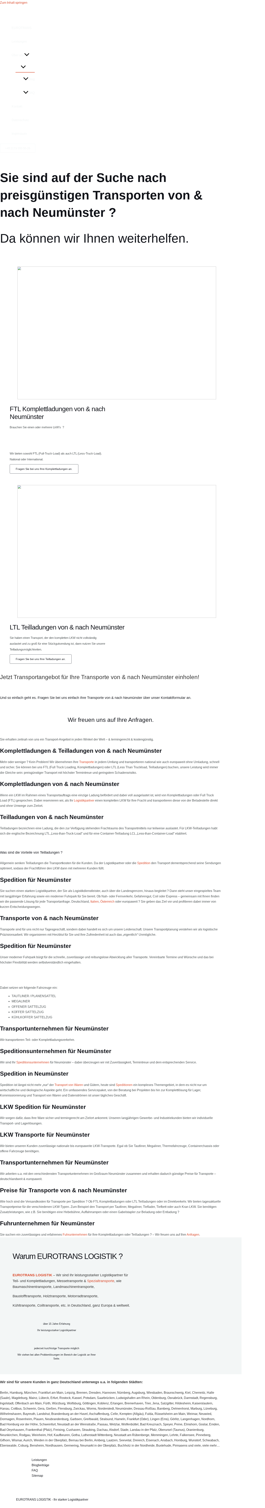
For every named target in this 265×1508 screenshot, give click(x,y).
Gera (41, 1408)
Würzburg (58, 1403)
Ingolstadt (6, 1403)
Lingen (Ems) (159, 1419)
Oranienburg (195, 1429)
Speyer (168, 1424)
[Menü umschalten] (23, 67)
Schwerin (29, 1408)
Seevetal (125, 1440)
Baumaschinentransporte (32, 1287)
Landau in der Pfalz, (144, 1429)
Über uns (18, 55)
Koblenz (103, 1403)
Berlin (4, 1392)
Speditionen (124, 1085)
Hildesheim (183, 1403)
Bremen (81, 1392)
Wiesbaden (154, 1392)
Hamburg (16, 1392)
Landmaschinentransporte (73, 1287)
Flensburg (65, 1408)
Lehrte (174, 1435)
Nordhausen (53, 1445)
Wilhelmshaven (10, 1413)
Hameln (119, 1419)
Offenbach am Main (28, 1403)
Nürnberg (123, 1392)
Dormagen (7, 1419)
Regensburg (208, 1398)
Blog (31, 79)
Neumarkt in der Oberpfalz (98, 1445)
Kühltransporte (24, 1305)
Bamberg (163, 1408)
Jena (155, 1403)
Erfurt (54, 1398)
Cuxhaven (73, 1429)
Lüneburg (210, 1408)
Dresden (95, 1392)
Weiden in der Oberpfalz (50, 1440)
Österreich (107, 901)
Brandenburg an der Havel (69, 1413)
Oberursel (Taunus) (171, 1429)
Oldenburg (158, 1398)
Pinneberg (203, 1435)
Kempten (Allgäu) (132, 1413)
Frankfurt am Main (50, 1392)
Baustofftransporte (27, 1296)
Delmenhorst (180, 1408)
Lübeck (44, 1398)
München (30, 1392)
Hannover (109, 1392)
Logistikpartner (84, 800)
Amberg (99, 1440)
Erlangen (116, 1403)
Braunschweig (174, 1392)
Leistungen (19, 41)
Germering (71, 1445)
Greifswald (90, 1419)
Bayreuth (29, 1413)
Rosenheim (24, 1419)
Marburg (196, 1408)
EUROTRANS (22, 28)
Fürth (46, 1403)
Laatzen (112, 1440)
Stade (124, 1429)
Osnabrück (174, 1398)
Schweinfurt (47, 1424)
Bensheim (37, 1445)
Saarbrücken (106, 1398)
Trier (148, 1403)
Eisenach (152, 1440)
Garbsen (76, 1419)
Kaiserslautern (202, 1403)
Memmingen (159, 1435)
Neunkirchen (9, 1435)
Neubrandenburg (56, 1419)
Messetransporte (70, 1281)
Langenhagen (190, 1419)
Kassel (77, 1398)
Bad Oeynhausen (12, 1429)
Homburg (180, 1440)
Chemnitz (198, 1392)
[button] (26, 55)
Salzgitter (167, 1403)
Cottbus (16, 1408)
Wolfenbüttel (130, 1424)
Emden (214, 1424)
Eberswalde (8, 1445)
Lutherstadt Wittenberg (96, 1435)
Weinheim (39, 1435)
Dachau (102, 1429)
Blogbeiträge (40, 1465)
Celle (114, 1413)
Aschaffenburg (99, 1413)
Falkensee (187, 1435)
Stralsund (106, 1419)
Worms (91, 1408)
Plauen (38, 1419)
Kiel (188, 1392)
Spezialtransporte (100, 1281)
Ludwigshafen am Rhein (133, 1398)
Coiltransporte (48, 1305)
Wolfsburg (74, 1403)
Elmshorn (190, 1424)
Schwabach (210, 1440)
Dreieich (139, 1440)
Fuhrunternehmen (75, 1234)
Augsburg (138, 1392)
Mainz (33, 1398)
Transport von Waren (69, 1085)
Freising (59, 1429)
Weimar (192, 1413)
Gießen (51, 1408)
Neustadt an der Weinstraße (76, 1424)
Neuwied (205, 1413)
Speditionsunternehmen (32, 1062)
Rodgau (24, 1435)
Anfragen (193, 1234)
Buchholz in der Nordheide (136, 1445)
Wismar (17, 1440)
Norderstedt (106, 1408)
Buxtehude (163, 1445)
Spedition (143, 863)
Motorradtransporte (82, 1296)
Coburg (23, 1445)
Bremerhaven (134, 1403)
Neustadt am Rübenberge (131, 1435)
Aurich (27, 1440)
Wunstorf (195, 1440)
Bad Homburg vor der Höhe (19, 1424)
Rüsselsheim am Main (170, 1413)
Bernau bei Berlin (81, 1440)
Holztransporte (54, 1296)
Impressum (19, 133)
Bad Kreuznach (150, 1424)
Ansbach (166, 1440)
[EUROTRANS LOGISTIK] (25, 15)
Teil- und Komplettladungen (34, 1281)
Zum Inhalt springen (13, 2)
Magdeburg (19, 1398)
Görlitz (174, 1419)
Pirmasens (180, 1445)
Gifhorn (5, 1440)
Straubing (88, 1429)
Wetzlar (114, 1424)
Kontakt (17, 106)
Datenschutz (20, 120)
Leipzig (70, 1392)
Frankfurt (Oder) (138, 1419)
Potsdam (89, 1398)
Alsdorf (114, 1429)
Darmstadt (191, 1398)
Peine (178, 1424)
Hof (49, 1435)
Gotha (75, 1435)
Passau (102, 1424)
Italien (94, 901)
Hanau (4, 1408)
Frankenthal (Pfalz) (39, 1429)
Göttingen (89, 1403)
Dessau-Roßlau (145, 1408)
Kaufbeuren (62, 1435)
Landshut (43, 1413)
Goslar (203, 1424)
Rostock (65, 1398)
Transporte (86, 762)
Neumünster (123, 1408)
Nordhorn (207, 1419)
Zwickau (79, 1408)
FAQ (31, 92)
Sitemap (37, 1475)
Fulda (149, 1413)
